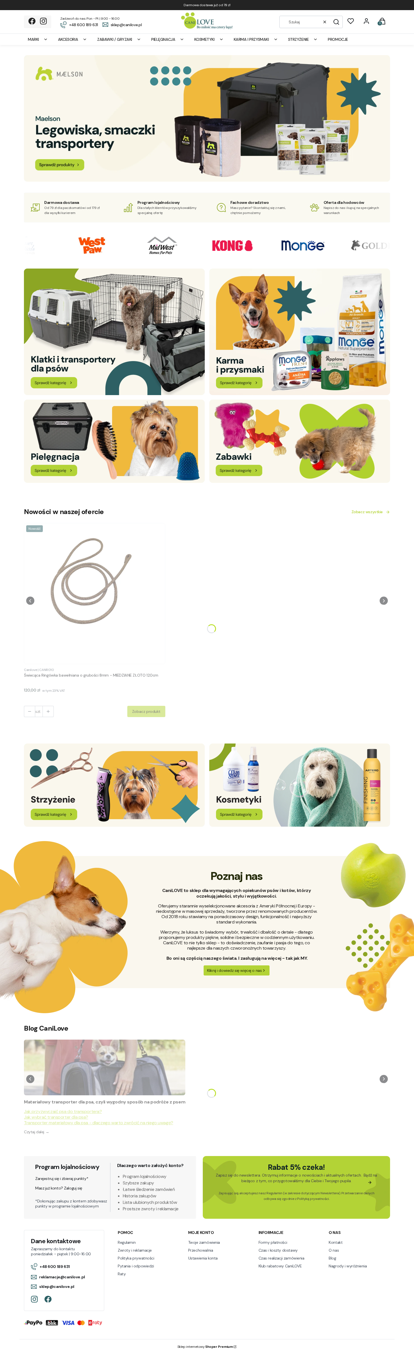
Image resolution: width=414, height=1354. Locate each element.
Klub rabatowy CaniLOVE (280, 1266)
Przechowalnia (200, 1250)
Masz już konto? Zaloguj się (58, 1188)
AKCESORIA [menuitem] (68, 39)
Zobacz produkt (146, 711)
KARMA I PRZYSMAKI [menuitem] (251, 39)
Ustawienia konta (203, 1258)
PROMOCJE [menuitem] (338, 39)
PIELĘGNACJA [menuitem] (163, 39)
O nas (334, 1250)
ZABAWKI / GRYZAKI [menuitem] (114, 39)
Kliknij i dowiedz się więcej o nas (234, 970)
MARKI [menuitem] (33, 39)
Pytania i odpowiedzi (136, 1266)
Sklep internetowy (205, 1346)
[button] (336, 22)
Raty (122, 1273)
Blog (332, 1258)
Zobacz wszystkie (367, 511)
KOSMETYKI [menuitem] (204, 39)
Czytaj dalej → (36, 1131)
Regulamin (274, 1193)
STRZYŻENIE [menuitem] (298, 39)
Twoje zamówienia (204, 1242)
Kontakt (335, 1242)
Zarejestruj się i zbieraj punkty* (61, 1178)
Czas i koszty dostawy (278, 1250)
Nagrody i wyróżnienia (348, 1266)
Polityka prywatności (136, 1258)
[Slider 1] (207, 180)
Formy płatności (273, 1242)
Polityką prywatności (313, 1199)
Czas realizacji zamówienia (281, 1258)
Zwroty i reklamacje (135, 1250)
